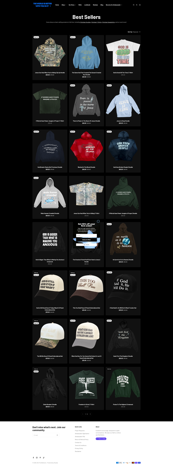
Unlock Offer (86, 240)
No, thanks (86, 244)
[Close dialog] (98, 221)
